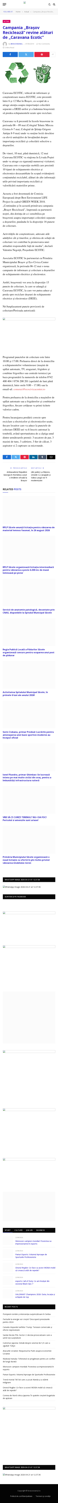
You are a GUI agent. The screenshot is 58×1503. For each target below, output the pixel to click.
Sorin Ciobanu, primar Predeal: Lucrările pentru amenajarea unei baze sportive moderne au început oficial (28, 734)
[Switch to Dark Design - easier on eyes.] (49, 4)
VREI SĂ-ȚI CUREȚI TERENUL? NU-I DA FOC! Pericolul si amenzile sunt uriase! (25, 819)
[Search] (53, 4)
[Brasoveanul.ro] (29, 4)
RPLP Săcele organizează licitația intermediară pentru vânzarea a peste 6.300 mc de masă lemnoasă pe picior (28, 570)
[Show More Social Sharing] (52, 54)
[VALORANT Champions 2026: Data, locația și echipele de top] (8, 1293)
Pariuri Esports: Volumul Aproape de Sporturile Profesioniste (31, 1255)
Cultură (18, 1230)
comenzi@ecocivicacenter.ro (29, 389)
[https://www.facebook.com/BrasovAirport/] (29, 965)
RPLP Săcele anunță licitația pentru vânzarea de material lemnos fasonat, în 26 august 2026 (29, 529)
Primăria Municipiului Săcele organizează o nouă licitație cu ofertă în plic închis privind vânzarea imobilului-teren (26, 860)
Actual (6, 21)
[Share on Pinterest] (42, 54)
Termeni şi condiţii (43, 1496)
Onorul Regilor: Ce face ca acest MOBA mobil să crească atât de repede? (35, 1269)
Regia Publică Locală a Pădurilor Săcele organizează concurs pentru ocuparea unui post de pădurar (28, 652)
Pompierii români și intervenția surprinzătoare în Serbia (27, 1314)
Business (40, 1230)
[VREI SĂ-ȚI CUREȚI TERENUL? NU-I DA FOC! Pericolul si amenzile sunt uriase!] (29, 800)
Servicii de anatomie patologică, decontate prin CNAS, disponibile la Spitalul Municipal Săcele (29, 611)
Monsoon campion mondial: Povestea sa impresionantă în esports (33, 1242)
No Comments (44, 44)
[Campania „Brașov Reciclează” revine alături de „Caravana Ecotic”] (29, 74)
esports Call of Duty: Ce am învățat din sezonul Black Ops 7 (32, 1282)
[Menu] (4, 4)
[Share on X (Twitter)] (26, 54)
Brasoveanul (17, 44)
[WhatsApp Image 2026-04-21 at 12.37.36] (22, 887)
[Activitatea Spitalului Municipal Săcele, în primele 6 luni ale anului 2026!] (29, 675)
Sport (8, 1230)
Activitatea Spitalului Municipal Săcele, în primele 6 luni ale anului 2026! (25, 694)
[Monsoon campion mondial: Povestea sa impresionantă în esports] (8, 1240)
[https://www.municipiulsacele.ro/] (29, 1052)
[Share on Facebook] (10, 54)
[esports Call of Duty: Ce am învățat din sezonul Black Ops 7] (8, 1280)
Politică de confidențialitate (21, 1496)
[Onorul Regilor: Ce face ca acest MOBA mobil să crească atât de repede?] (8, 1267)
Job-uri (29, 1230)
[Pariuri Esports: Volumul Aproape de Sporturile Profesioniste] (8, 1253)
